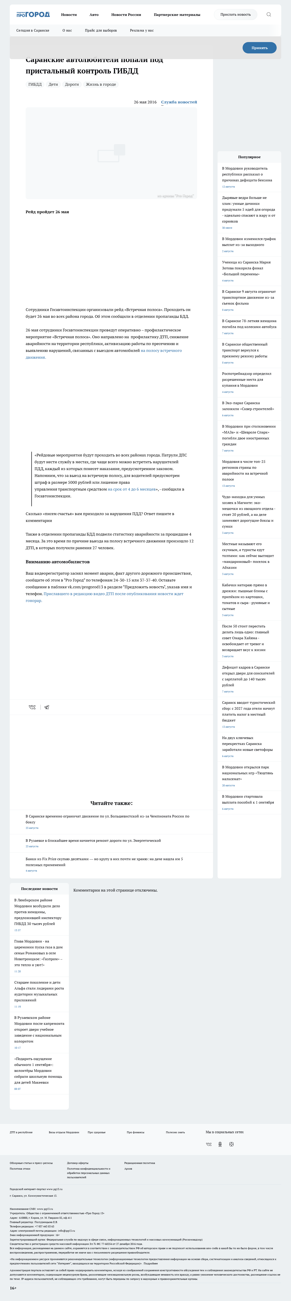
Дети (53, 84)
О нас (67, 30)
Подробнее (151, 1263)
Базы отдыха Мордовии (64, 1132)
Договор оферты (77, 1163)
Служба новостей (179, 102)
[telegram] (48, 707)
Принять (260, 47)
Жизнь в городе (101, 84)
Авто (94, 14)
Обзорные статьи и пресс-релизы (31, 1163)
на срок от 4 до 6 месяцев (132, 489)
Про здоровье (96, 1132)
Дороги (72, 84)
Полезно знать (175, 1132)
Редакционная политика (139, 1163)
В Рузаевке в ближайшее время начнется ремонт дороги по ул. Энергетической (93, 843)
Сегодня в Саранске (32, 30)
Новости (69, 14)
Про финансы (135, 1132)
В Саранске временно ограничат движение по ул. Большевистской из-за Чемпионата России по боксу (107, 822)
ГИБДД (35, 84)
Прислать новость (236, 14)
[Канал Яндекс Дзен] (231, 1144)
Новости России (126, 14)
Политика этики (20, 1168)
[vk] (33, 707)
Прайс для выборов (101, 30)
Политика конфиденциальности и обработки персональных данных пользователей (88, 1173)
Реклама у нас (142, 30)
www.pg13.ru (55, 1189)
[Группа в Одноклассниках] (220, 1144)
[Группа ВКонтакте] (208, 1144)
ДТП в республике (21, 1132)
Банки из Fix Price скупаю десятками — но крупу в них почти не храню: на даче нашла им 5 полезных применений (104, 864)
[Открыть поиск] (268, 14)
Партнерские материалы (177, 14)
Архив (128, 1168)
